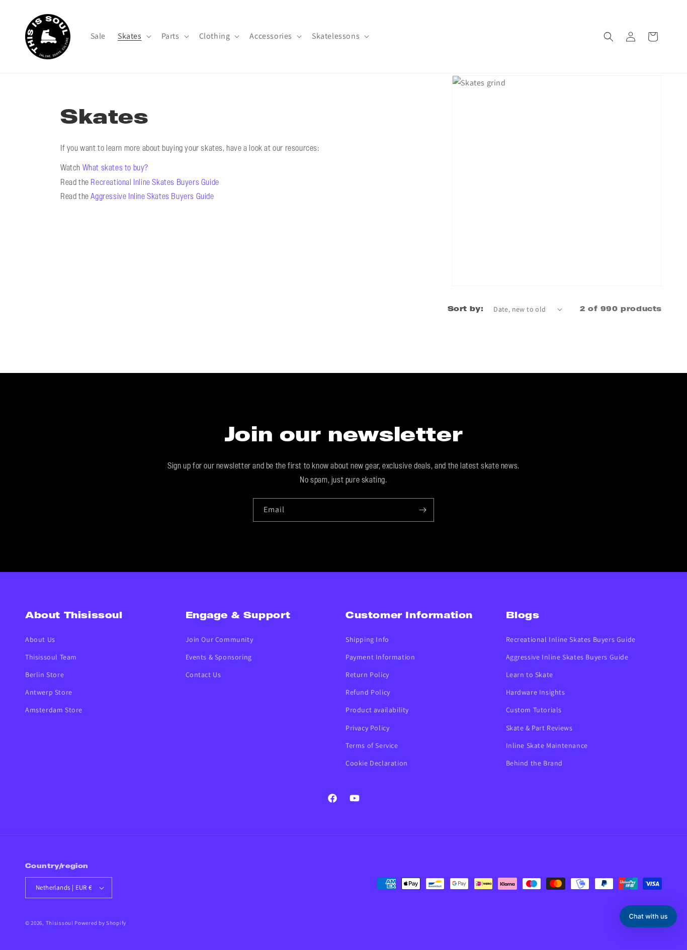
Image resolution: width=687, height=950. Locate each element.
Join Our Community (219, 639)
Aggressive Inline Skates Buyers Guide (152, 197)
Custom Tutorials (534, 709)
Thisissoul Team (51, 656)
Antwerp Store (48, 692)
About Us (40, 639)
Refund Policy (368, 692)
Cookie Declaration (377, 763)
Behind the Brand (534, 763)
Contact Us (203, 674)
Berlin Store (44, 674)
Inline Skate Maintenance (547, 745)
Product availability (377, 709)
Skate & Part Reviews (539, 727)
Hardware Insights (535, 692)
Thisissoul (59, 922)
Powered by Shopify (100, 922)
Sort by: (465, 309)
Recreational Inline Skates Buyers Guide (155, 182)
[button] (133, 36)
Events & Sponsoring (219, 656)
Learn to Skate (529, 674)
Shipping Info (367, 639)
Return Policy (367, 674)
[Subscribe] (422, 510)
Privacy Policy (367, 727)
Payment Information (380, 656)
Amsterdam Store (53, 709)
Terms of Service (372, 745)
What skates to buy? (115, 168)
